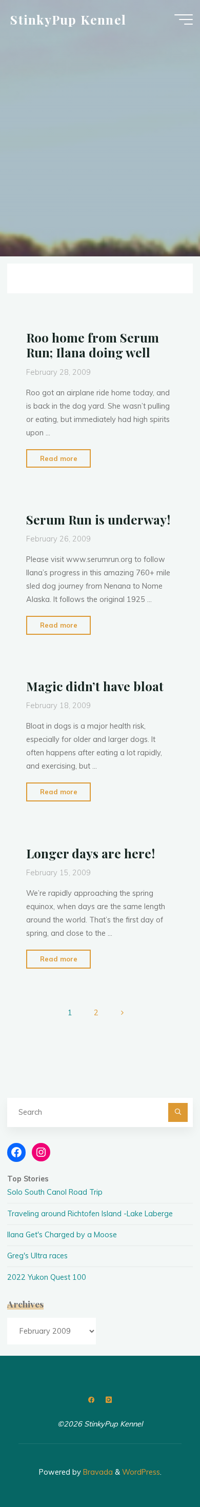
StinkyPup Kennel (68, 19)
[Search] (177, 1112)
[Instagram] (108, 1400)
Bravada (97, 1472)
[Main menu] (183, 19)
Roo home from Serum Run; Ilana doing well (92, 344)
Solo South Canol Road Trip (55, 1192)
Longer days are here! (90, 853)
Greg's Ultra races (37, 1255)
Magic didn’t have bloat (94, 686)
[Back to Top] (160, 1467)
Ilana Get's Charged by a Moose (62, 1234)
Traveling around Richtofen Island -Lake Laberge (90, 1213)
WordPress (141, 1472)
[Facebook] (91, 1400)
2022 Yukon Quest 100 (46, 1277)
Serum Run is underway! (98, 519)
